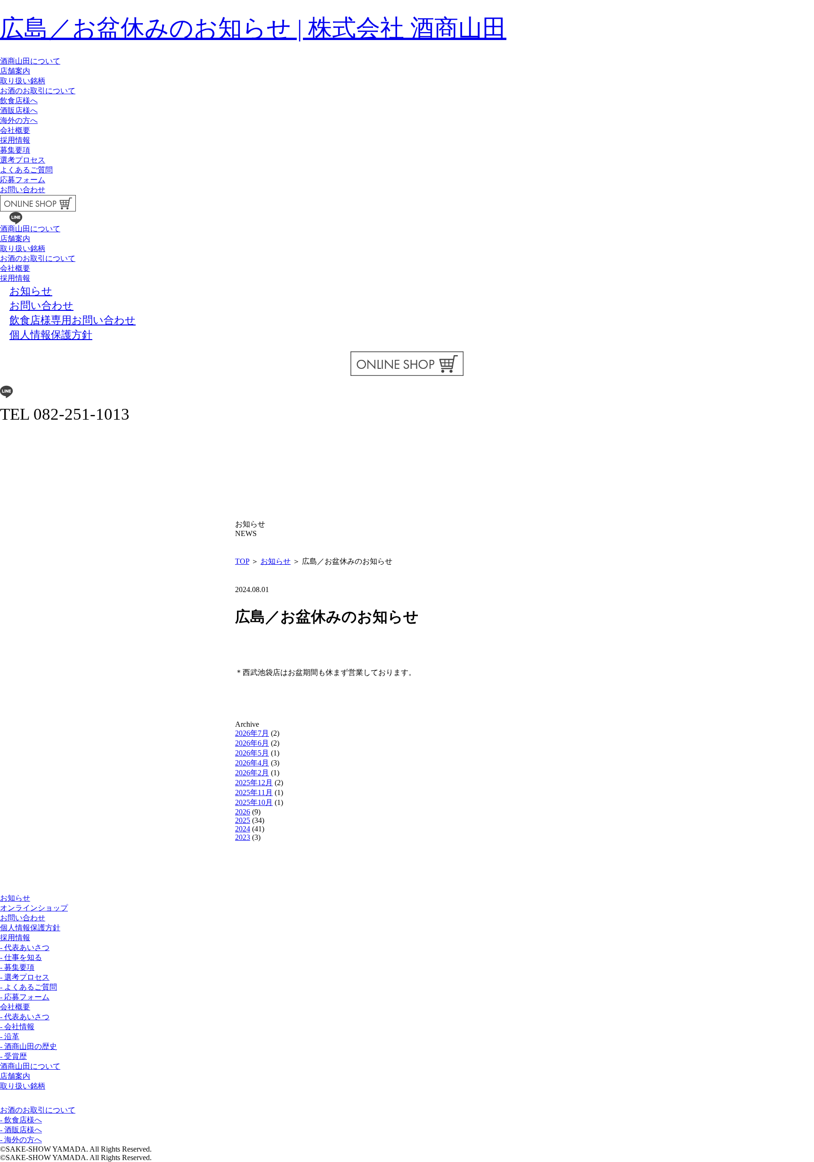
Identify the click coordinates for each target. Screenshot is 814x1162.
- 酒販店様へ (21, 1130)
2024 (242, 829)
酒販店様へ (19, 110)
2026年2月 (252, 773)
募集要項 (15, 150)
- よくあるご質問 (28, 987)
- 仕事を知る (21, 957)
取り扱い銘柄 (22, 81)
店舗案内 (15, 71)
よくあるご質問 (26, 170)
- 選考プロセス (24, 977)
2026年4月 (252, 763)
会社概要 (15, 130)
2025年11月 (254, 792)
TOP (242, 561)
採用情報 (15, 140)
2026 (242, 812)
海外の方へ (19, 120)
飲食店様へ (19, 101)
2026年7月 (252, 733)
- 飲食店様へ (21, 1120)
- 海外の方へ (21, 1140)
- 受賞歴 (13, 1056)
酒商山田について (30, 61)
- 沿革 (9, 1036)
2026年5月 (252, 753)
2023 (242, 837)
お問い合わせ (22, 190)
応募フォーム (22, 180)
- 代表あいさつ (24, 947)
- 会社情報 (17, 1027)
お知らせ (275, 561)
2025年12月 (254, 783)
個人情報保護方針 (30, 928)
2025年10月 (254, 802)
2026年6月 (252, 743)
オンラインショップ (34, 908)
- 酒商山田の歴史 (28, 1046)
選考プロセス (22, 160)
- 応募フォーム (24, 997)
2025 (242, 820)
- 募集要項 (17, 967)
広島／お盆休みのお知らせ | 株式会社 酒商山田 (253, 28)
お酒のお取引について (37, 91)
